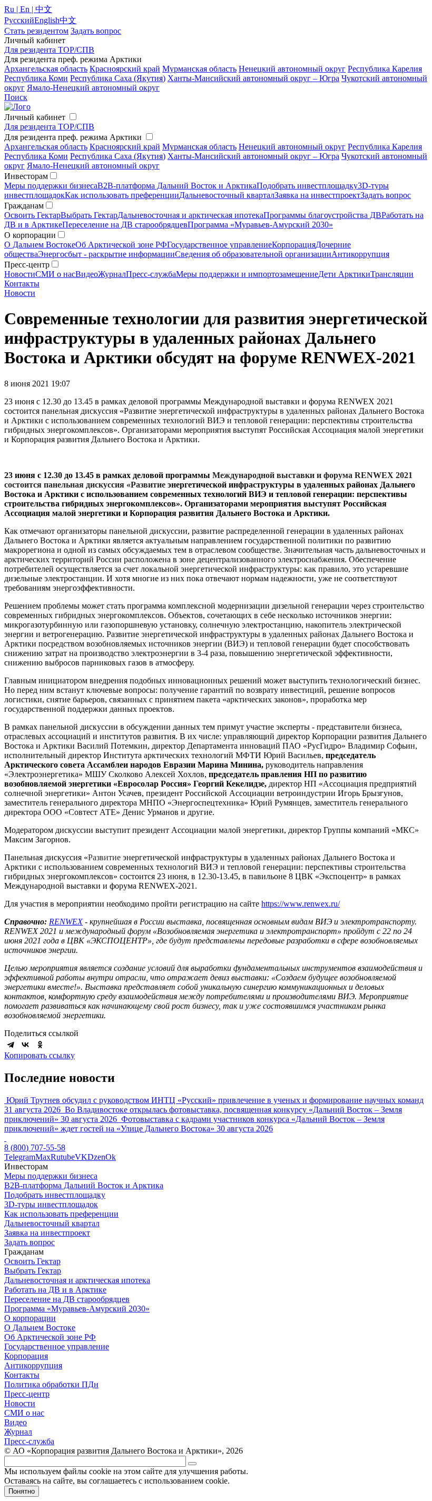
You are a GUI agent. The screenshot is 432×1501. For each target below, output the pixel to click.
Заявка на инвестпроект (317, 195)
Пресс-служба (151, 274)
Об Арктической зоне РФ (121, 244)
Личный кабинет (34, 117)
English (47, 20)
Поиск (15, 97)
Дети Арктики (344, 274)
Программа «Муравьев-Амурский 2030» (260, 224)
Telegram (19, 1156)
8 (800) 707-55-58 (34, 1147)
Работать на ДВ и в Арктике (55, 1289)
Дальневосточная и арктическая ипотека (190, 215)
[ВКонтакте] (25, 1044)
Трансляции (392, 274)
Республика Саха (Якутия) (117, 78)
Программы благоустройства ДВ (322, 215)
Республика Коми (36, 78)
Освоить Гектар (32, 215)
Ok (110, 1156)
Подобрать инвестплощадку (307, 185)
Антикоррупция (360, 254)
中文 (68, 20)
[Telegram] (10, 1044)
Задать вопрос (385, 195)
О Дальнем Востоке (39, 244)
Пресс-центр (27, 1393)
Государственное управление (219, 244)
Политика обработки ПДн (51, 1384)
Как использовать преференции (122, 195)
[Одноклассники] (40, 1044)
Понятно (21, 1491)
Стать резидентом (36, 30)
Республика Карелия (385, 68)
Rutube (63, 1156)
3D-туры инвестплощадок (51, 1204)
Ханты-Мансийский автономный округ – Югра (253, 78)
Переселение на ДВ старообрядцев (125, 224)
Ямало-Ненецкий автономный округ (93, 87)
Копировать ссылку (39, 1055)
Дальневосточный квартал (226, 195)
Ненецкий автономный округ (292, 68)
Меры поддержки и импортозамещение (247, 274)
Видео (86, 274)
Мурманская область (199, 68)
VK (81, 1156)
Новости (19, 274)
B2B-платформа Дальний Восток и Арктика (177, 185)
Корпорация (294, 244)
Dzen (96, 1156)
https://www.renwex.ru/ (300, 903)
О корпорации (30, 1318)
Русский (19, 20)
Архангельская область (45, 68)
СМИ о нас (55, 274)
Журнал (112, 274)
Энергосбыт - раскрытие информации (106, 254)
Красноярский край (125, 68)
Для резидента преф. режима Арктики (73, 137)
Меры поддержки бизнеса (50, 185)
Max (43, 1156)
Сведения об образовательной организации (253, 254)
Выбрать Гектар (89, 215)
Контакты (22, 283)
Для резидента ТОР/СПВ (49, 49)
